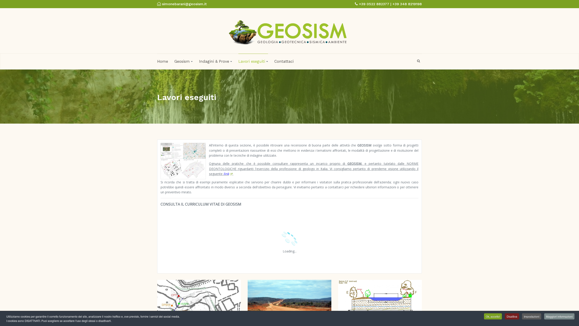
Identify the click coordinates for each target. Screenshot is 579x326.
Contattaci (284, 61)
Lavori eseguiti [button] (251, 61)
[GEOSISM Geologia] (288, 30)
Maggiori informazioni (559, 316)
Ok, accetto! (493, 316)
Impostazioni (531, 316)
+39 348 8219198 (407, 4)
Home (162, 61)
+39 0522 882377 (374, 4)
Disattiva (512, 316)
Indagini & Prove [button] (214, 61)
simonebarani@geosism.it (184, 4)
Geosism (182, 61)
